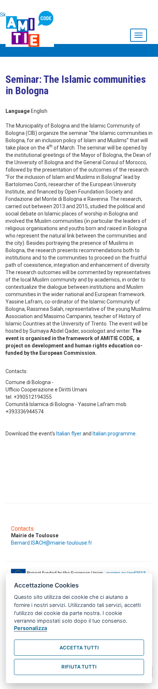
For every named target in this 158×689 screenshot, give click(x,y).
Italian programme (114, 433)
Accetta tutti (79, 648)
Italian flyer (69, 433)
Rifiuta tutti (79, 667)
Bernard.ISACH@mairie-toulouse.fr (51, 543)
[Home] (32, 27)
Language (18, 111)
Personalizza (30, 628)
